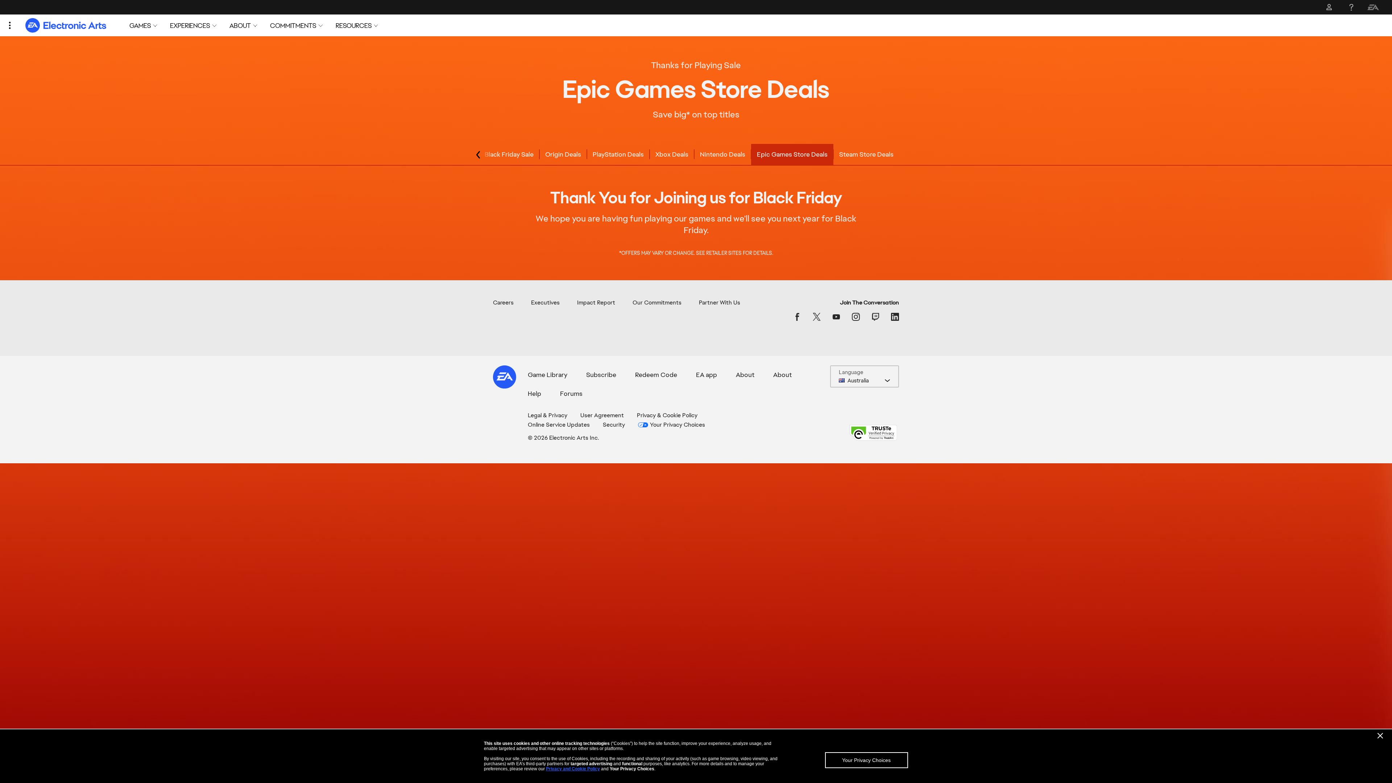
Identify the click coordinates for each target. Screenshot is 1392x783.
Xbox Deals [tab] (671, 154)
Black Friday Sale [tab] (509, 154)
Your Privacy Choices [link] (677, 424)
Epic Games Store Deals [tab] (792, 154)
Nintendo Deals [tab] (722, 154)
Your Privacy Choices (866, 760)
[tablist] (696, 155)
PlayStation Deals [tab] (618, 154)
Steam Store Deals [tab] (866, 154)
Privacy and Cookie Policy (573, 768)
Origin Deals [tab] (563, 154)
